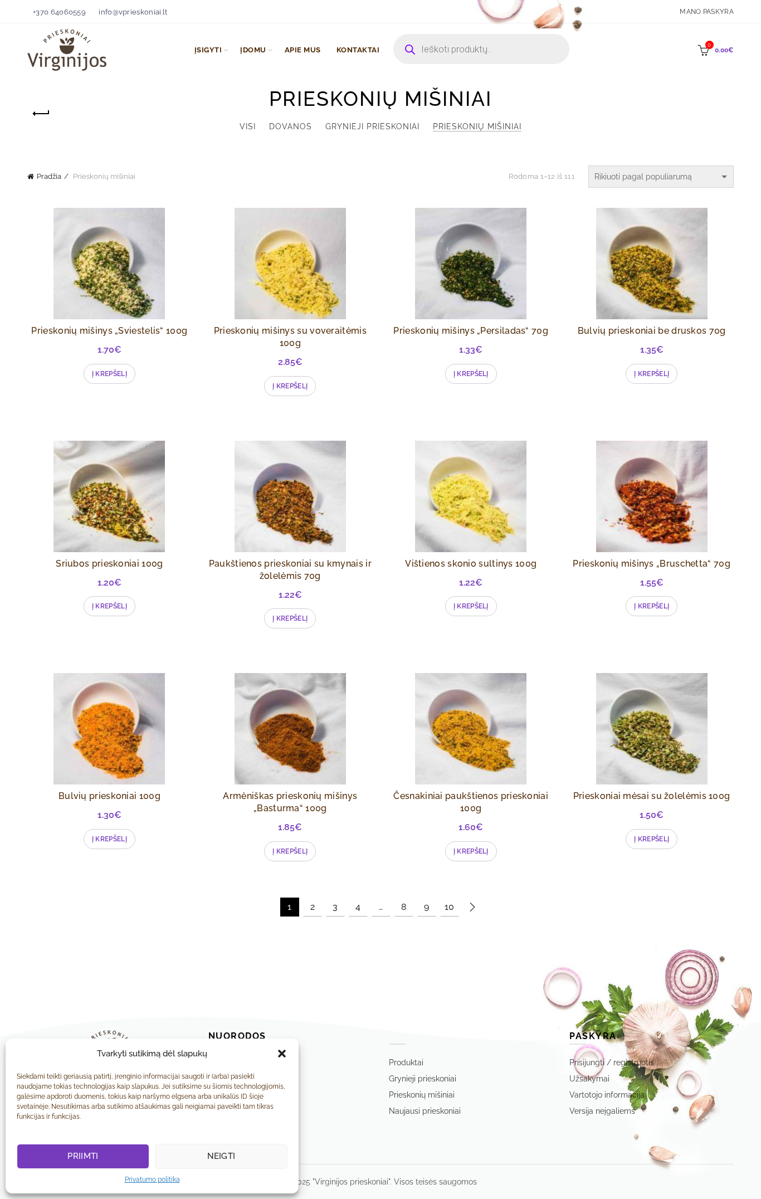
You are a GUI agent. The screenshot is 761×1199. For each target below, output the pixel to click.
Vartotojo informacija (607, 1094)
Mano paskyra (707, 12)
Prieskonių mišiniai (477, 126)
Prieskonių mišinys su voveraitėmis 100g (290, 336)
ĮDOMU (253, 50)
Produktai (406, 1062)
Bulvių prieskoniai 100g (109, 796)
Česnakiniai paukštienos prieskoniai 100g (470, 802)
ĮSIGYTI (208, 50)
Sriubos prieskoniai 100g (109, 563)
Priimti (82, 1156)
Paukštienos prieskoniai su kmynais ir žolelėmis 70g (290, 569)
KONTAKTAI (358, 50)
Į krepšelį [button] (109, 374)
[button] (281, 1053)
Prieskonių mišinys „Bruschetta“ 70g (651, 563)
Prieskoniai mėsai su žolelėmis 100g (651, 796)
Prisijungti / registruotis (611, 1062)
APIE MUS (303, 50)
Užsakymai (589, 1078)
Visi (248, 126)
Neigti (221, 1156)
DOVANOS (290, 126)
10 (449, 906)
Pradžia (49, 176)
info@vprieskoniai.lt (133, 12)
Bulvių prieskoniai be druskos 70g (652, 330)
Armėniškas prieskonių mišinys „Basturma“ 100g (290, 802)
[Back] (41, 114)
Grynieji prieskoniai (372, 126)
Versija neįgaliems (602, 1111)
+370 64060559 (59, 12)
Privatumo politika (152, 1179)
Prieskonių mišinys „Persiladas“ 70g (470, 330)
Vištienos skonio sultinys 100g (470, 563)
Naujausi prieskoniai (425, 1111)
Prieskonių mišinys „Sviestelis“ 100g (109, 330)
